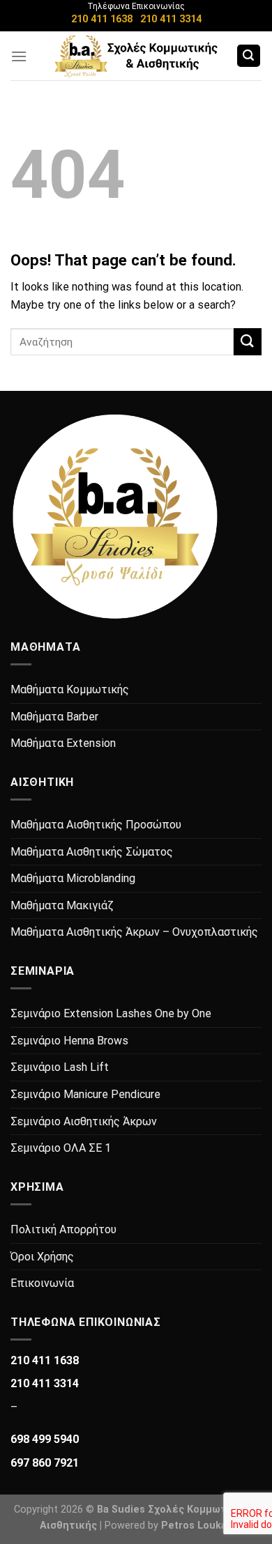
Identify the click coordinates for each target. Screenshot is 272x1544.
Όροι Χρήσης (42, 1256)
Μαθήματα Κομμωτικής (69, 689)
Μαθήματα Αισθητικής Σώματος (91, 851)
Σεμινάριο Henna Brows (69, 1040)
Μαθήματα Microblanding (72, 878)
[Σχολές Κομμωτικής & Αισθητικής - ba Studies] (136, 55)
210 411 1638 (102, 19)
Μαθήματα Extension (63, 743)
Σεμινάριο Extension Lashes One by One (110, 1013)
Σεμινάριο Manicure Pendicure (85, 1094)
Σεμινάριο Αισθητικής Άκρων (83, 1121)
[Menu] (18, 56)
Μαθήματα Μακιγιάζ (62, 905)
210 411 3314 (171, 19)
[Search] (249, 56)
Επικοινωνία (42, 1283)
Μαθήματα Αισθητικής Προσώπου (95, 824)
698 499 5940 (44, 1439)
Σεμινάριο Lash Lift (59, 1067)
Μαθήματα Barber (54, 716)
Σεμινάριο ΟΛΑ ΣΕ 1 (60, 1148)
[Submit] (248, 341)
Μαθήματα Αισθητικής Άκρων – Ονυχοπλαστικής (134, 932)
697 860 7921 (44, 1462)
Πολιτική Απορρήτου (63, 1229)
